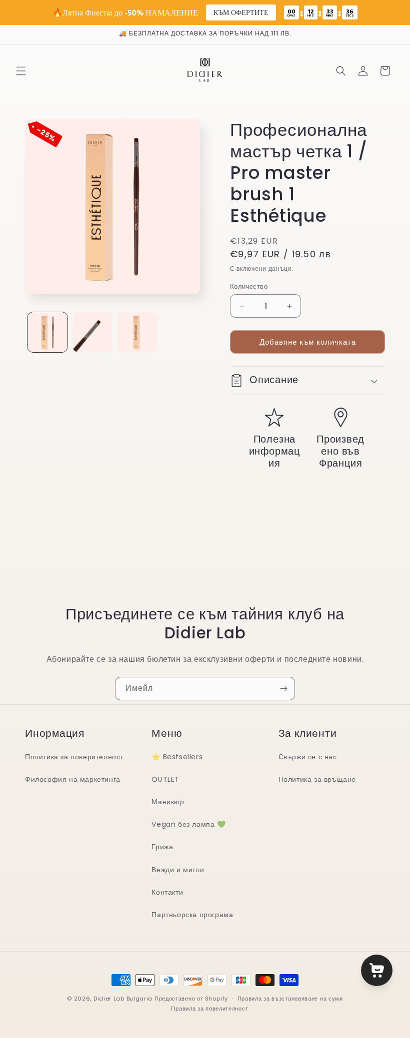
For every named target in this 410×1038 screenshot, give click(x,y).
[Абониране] (283, 688)
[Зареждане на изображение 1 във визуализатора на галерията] (48, 332)
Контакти (167, 892)
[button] (21, 71)
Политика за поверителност (74, 757)
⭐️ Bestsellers (177, 757)
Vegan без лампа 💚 (189, 824)
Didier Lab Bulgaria (123, 999)
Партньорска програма (192, 915)
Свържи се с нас (307, 757)
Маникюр (168, 802)
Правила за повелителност (209, 1009)
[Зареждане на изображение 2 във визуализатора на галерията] (92, 332)
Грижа (162, 847)
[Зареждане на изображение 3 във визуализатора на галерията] (137, 332)
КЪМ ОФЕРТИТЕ (241, 12)
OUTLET (166, 779)
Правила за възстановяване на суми (290, 999)
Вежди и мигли (178, 870)
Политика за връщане (317, 779)
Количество (249, 286)
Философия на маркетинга (72, 779)
